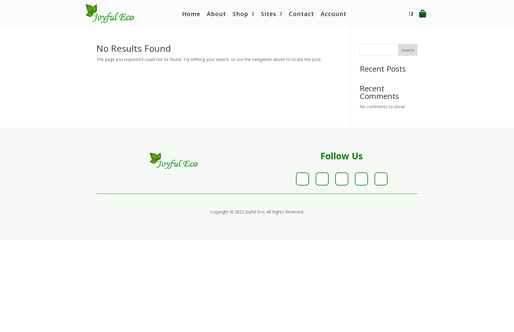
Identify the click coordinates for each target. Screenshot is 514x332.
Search (407, 50)
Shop (240, 15)
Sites (268, 15)
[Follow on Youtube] (381, 178)
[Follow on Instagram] (341, 178)
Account (334, 15)
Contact (301, 15)
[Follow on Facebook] (302, 178)
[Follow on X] (322, 178)
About (216, 15)
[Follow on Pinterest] (361, 178)
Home (191, 15)
